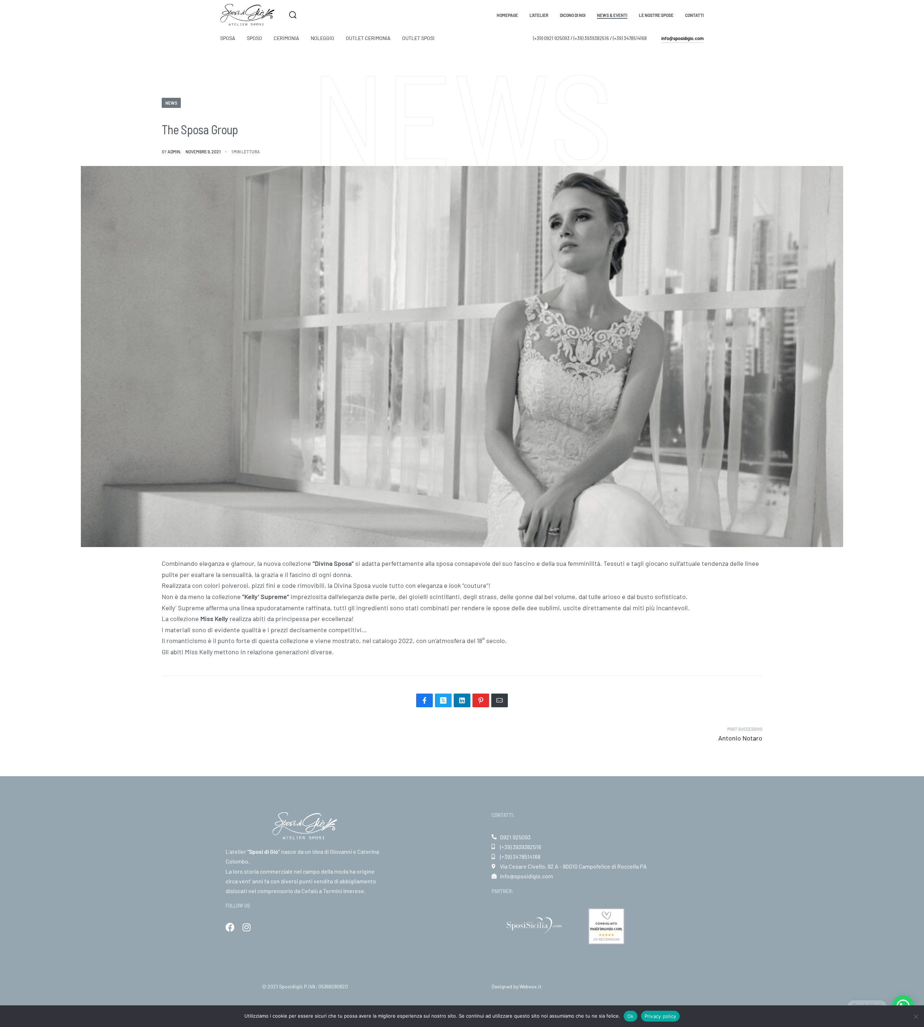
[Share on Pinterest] (480, 700)
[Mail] (499, 700)
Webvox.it (530, 986)
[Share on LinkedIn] (462, 700)
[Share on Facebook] (424, 700)
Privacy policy (660, 1016)
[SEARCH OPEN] (293, 15)
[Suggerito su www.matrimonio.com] (606, 925)
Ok (630, 1016)
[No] (916, 1015)
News (171, 102)
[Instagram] (246, 927)
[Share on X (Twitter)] (443, 700)
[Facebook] (230, 927)
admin (173, 151)
